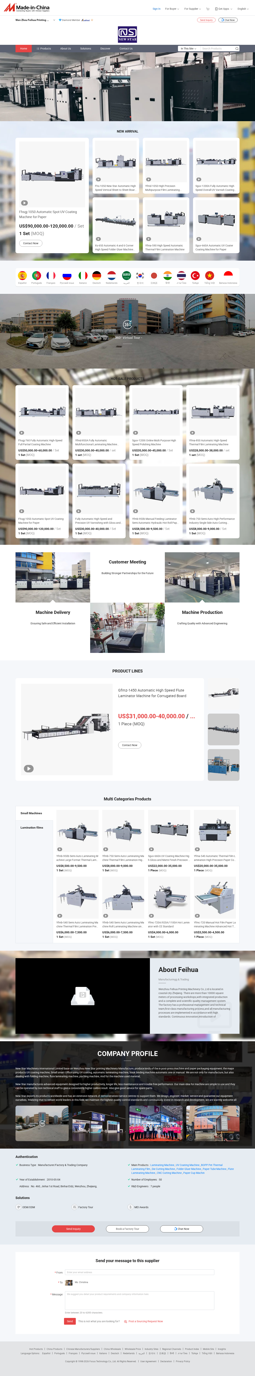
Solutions (85, 48)
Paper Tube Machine (214, 1169)
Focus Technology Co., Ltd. (103, 1361)
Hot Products (36, 1348)
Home (23, 48)
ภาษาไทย (182, 1353)
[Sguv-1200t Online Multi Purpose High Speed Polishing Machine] (156, 412)
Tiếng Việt (207, 1353)
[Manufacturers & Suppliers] (28, 7)
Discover (105, 48)
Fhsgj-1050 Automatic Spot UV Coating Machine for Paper (48, 214)
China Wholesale (112, 1348)
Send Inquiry (206, 19)
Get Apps (224, 8)
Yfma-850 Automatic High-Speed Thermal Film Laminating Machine (208, 442)
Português (59, 1353)
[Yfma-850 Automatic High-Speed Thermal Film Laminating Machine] (213, 412)
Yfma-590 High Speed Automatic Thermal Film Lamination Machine (164, 247)
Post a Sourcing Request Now (143, 1321)
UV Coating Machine (187, 1165)
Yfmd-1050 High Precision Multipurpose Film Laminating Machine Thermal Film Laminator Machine (164, 188)
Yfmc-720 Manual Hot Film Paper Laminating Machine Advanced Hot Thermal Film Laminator (215, 926)
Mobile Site (208, 1348)
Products (45, 48)
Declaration (166, 1361)
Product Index (192, 1348)
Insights (222, 1348)
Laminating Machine (162, 1165)
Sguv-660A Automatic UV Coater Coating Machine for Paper (214, 247)
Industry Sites (151, 1348)
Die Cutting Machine (163, 1169)
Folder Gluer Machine (189, 1169)
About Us (65, 48)
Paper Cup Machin (194, 1173)
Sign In (157, 8)
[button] (124, 117)
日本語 (162, 1353)
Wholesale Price (133, 1348)
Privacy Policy (183, 1361)
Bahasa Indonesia (225, 1353)
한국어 (152, 1353)
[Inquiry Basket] (208, 8)
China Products (54, 1348)
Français (73, 1353)
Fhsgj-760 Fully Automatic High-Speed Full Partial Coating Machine (40, 442)
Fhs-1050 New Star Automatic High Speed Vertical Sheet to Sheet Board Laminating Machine (115, 188)
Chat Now (230, 19)
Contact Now (30, 243)
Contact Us (126, 48)
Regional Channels (171, 1348)
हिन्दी (172, 1353)
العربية (142, 1353)
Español (46, 1353)
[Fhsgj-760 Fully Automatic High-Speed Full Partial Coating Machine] (42, 412)
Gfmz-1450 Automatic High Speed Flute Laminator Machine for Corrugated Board (152, 693)
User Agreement (148, 1361)
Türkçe (194, 1353)
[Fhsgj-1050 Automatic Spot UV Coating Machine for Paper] (42, 490)
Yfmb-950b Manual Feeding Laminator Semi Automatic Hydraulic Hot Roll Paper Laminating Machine (155, 521)
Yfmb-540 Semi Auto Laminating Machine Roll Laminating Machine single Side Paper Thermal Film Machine (123, 926)
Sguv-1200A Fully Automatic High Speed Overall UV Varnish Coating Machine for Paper (214, 188)
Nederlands (129, 1353)
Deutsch (115, 1353)
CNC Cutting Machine (169, 1173)
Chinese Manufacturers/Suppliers (83, 1348)
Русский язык (88, 1353)
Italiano (103, 1353)
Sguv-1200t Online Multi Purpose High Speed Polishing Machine (154, 442)
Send (70, 1321)
